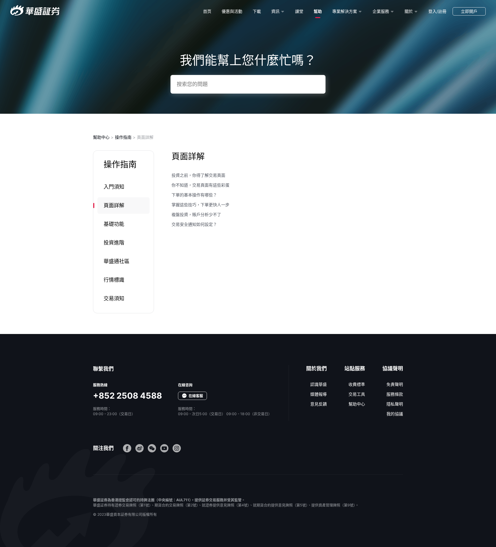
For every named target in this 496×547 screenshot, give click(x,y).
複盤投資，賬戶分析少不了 (196, 214)
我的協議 (394, 413)
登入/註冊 (437, 11)
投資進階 (114, 243)
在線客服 (196, 395)
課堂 (299, 11)
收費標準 (356, 384)
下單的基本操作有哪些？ (194, 194)
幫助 (318, 11)
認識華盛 (318, 384)
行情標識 (114, 280)
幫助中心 (101, 137)
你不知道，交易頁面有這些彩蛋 (200, 185)
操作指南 (123, 137)
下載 (257, 11)
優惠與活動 (232, 11)
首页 (207, 11)
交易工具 (356, 394)
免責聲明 (394, 384)
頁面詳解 (114, 205)
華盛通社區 (116, 261)
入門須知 (114, 187)
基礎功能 (114, 224)
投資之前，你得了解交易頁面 (198, 175)
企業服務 (381, 11)
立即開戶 (469, 11)
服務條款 (394, 394)
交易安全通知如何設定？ (194, 224)
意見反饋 (318, 404)
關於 (409, 11)
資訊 (275, 11)
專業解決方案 (344, 11)
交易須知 (114, 298)
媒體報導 (318, 394)
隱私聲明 (394, 404)
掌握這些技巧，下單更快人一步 (200, 204)
